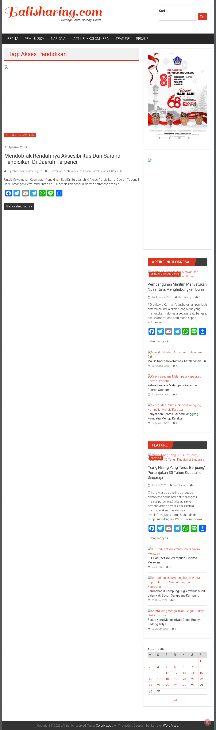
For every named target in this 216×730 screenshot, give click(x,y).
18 (167, 679)
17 (159, 679)
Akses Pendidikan (81, 171)
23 (150, 685)
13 (184, 673)
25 (167, 685)
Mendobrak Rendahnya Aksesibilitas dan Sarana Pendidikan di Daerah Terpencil (62, 159)
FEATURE (123, 39)
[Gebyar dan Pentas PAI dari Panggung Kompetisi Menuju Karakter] (176, 407)
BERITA (12, 39)
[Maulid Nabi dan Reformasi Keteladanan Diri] (176, 354)
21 (192, 679)
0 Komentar (55, 171)
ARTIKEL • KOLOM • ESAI (91, 39)
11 (167, 673)
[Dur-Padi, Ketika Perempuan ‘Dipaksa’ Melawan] (176, 551)
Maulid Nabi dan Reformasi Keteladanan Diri (177, 361)
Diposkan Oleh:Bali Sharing (23, 171)
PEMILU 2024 (35, 39)
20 (184, 679)
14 (192, 673)
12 (175, 673)
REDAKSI (143, 39)
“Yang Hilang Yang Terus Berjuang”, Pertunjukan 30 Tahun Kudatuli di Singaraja (177, 472)
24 (159, 685)
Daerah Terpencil (101, 171)
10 (159, 673)
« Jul (176, 700)
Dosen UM (117, 171)
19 (175, 679)
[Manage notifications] (207, 722)
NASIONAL (59, 39)
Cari (162, 10)
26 (175, 685)
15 (201, 673)
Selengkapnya (157, 341)
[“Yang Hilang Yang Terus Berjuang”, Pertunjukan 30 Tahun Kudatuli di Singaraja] (177, 457)
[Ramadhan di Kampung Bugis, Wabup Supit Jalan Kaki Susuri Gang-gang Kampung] (176, 582)
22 (201, 679)
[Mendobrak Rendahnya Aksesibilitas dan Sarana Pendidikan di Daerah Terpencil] (71, 102)
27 (184, 685)
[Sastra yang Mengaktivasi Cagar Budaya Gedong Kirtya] (176, 613)
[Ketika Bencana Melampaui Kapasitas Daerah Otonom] (176, 378)
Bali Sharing (185, 297)
